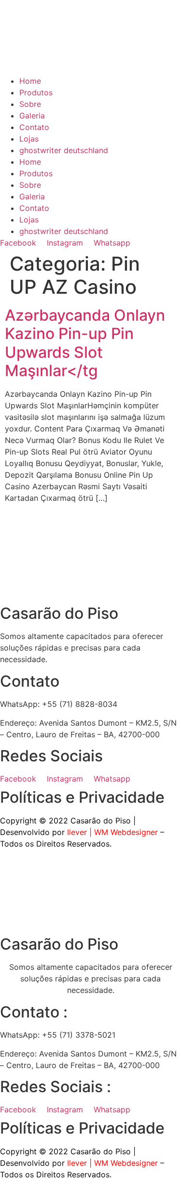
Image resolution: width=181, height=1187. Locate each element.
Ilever (77, 832)
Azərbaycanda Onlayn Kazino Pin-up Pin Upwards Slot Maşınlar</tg (85, 343)
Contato (34, 127)
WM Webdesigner (126, 832)
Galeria (32, 115)
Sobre (30, 104)
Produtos (36, 92)
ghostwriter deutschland (63, 150)
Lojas (29, 138)
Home (30, 81)
